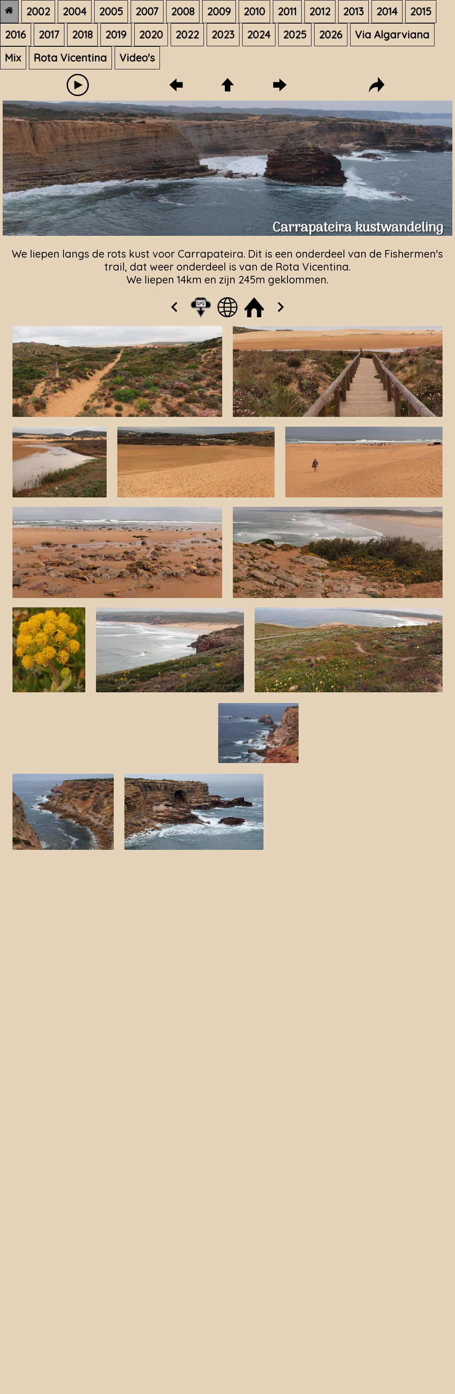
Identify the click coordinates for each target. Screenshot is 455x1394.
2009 (219, 11)
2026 (331, 34)
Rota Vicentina (70, 57)
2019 (116, 34)
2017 (49, 34)
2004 (75, 11)
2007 (147, 11)
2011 (287, 11)
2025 (295, 34)
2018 (82, 34)
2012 (320, 11)
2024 (259, 34)
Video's (137, 57)
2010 (254, 11)
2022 (187, 34)
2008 (183, 11)
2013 (353, 11)
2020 (151, 34)
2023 (223, 34)
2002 (38, 11)
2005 (111, 11)
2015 (420, 11)
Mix (13, 57)
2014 (387, 11)
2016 (15, 34)
